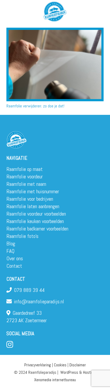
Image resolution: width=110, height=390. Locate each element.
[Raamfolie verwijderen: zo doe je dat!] (55, 64)
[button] (102, 10)
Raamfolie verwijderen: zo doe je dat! (35, 106)
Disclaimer (77, 365)
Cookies (60, 365)
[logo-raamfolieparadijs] (55, 12)
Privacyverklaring (37, 365)
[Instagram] (9, 345)
